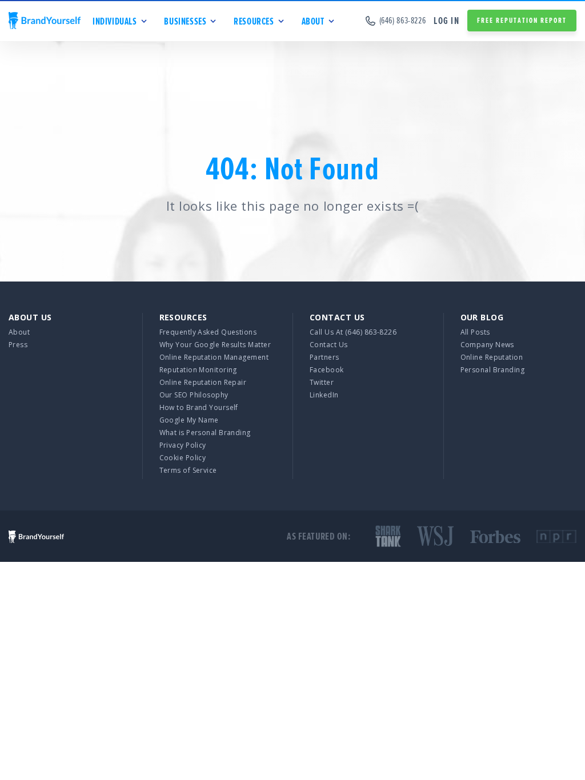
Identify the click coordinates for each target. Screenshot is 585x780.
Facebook (327, 370)
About (19, 332)
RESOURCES (254, 21)
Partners (324, 357)
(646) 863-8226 (402, 21)
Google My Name (189, 420)
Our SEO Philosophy (194, 395)
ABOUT (313, 21)
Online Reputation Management (214, 357)
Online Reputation (491, 357)
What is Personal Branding (205, 432)
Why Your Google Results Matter (215, 344)
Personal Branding (492, 370)
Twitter (322, 382)
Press (18, 344)
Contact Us (329, 344)
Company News (487, 344)
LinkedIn (324, 395)
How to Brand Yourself (198, 407)
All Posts (475, 332)
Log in (446, 20)
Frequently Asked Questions (208, 332)
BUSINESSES (185, 21)
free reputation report (522, 20)
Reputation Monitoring (198, 370)
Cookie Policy (182, 458)
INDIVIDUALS (115, 21)
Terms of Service (188, 470)
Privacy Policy (182, 445)
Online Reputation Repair (203, 382)
